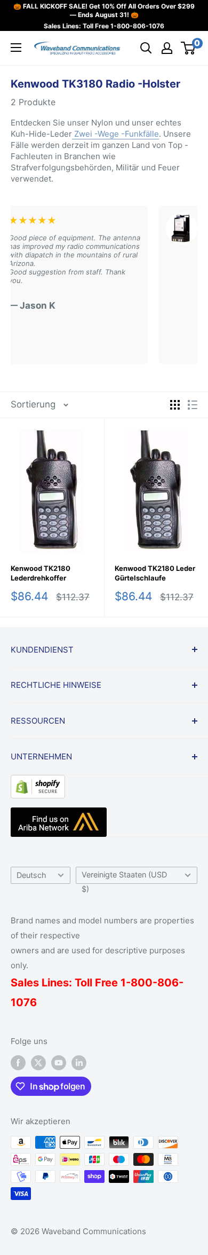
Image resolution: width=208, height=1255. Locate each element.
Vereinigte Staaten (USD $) (124, 877)
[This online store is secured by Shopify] (38, 783)
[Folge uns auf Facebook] (18, 1063)
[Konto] (167, 48)
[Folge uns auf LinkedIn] (78, 1063)
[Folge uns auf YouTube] (58, 1063)
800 (142, 982)
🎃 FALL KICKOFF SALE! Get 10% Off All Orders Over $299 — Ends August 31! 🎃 (104, 10)
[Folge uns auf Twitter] (38, 1063)
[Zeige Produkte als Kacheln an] (175, 405)
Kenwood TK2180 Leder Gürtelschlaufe (155, 573)
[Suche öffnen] (146, 48)
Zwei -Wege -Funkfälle (115, 134)
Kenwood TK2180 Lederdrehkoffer (40, 573)
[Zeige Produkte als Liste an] (192, 405)
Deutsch (31, 875)
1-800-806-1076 (137, 26)
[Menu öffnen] (16, 47)
